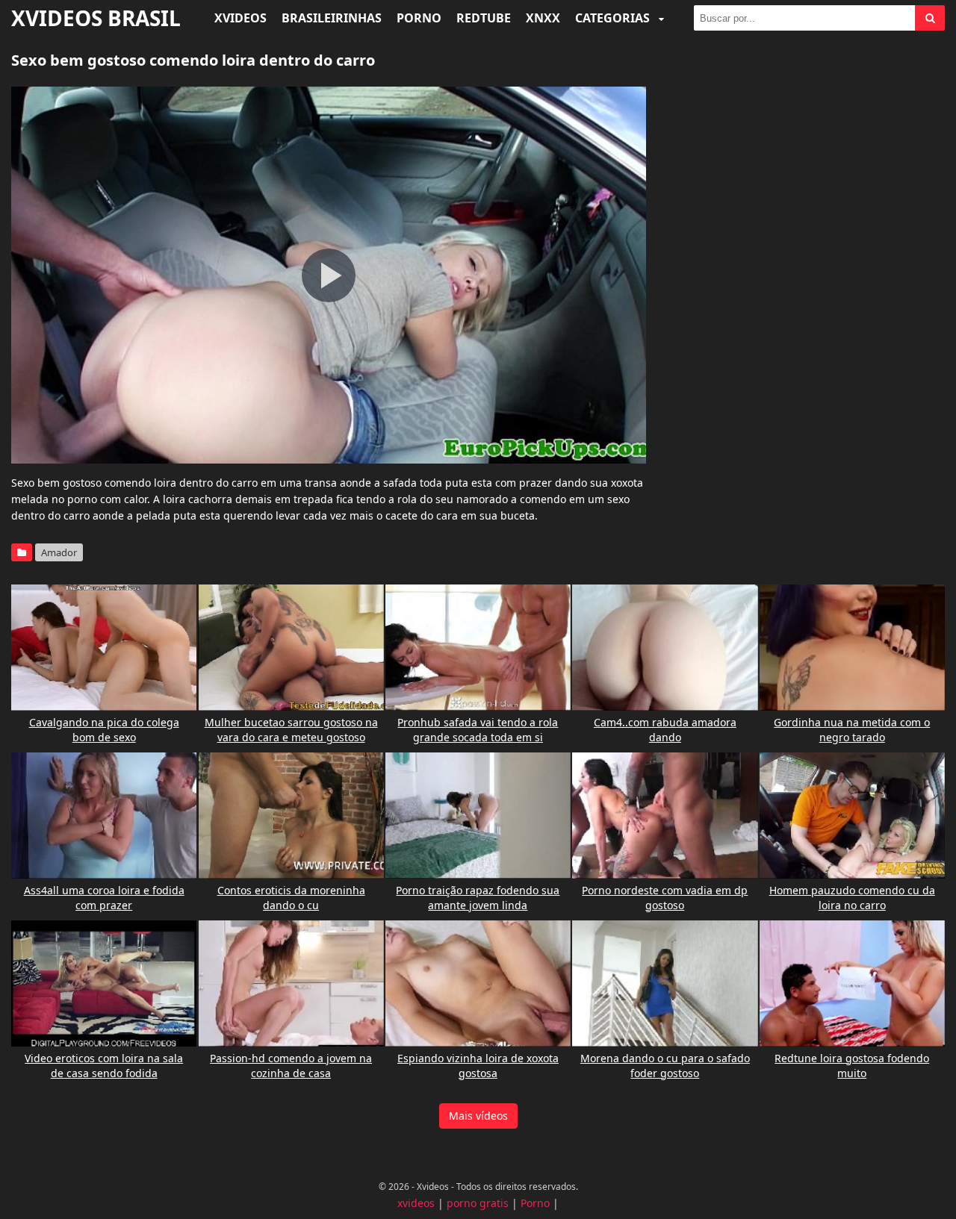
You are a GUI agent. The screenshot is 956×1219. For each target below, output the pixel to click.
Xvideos (240, 18)
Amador (59, 552)
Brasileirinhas (332, 18)
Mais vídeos (478, 1116)
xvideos (416, 1203)
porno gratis (478, 1203)
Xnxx (543, 18)
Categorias (614, 18)
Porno (419, 18)
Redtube (483, 18)
